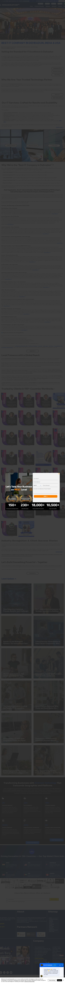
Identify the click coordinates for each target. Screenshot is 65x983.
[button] (59, 473)
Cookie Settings (52, 980)
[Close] (63, 980)
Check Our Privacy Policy (29, 981)
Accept (59, 980)
